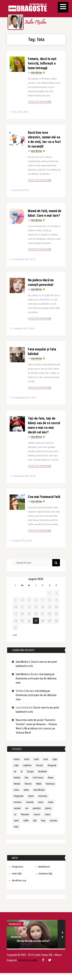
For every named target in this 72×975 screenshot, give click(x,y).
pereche (37, 808)
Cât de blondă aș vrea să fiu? (33, 940)
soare (47, 814)
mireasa (18, 802)
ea (15, 771)
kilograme (18, 796)
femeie (17, 783)
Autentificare (44, 866)
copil (16, 765)
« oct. (14, 635)
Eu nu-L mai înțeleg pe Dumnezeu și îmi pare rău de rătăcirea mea (36, 678)
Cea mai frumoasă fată (44, 497)
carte (36, 759)
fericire (28, 783)
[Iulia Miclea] (15, 22)
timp (43, 820)
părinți (48, 808)
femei (50, 777)
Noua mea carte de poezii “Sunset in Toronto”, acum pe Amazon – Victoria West (36, 724)
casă (45, 759)
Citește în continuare (39, 101)
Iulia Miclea (35, 22)
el (21, 771)
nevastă (29, 802)
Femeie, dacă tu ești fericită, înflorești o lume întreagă (42, 63)
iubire (26, 790)
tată (34, 820)
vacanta (53, 820)
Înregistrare (17, 866)
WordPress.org (19, 880)
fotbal (38, 783)
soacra (37, 814)
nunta (50, 802)
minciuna (42, 796)
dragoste (52, 765)
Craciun (39, 765)
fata (26, 777)
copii (54, 759)
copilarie (27, 765)
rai (15, 814)
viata (16, 826)
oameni (17, 808)
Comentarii (45, 873)
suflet (25, 820)
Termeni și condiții (27, 960)
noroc (40, 802)
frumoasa (50, 783)
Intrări (17, 873)
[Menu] (63, 7)
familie (17, 777)
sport (16, 820)
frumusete (15, 924)
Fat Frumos (38, 777)
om (26, 808)
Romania (25, 814)
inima (16, 790)
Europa (30, 771)
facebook (42, 771)
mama (31, 796)
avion (26, 759)
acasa (17, 759)
